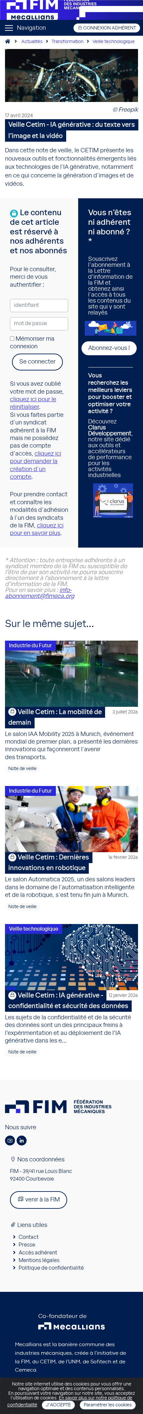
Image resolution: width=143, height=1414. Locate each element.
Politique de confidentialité (51, 1268)
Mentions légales (39, 1260)
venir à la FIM (42, 1200)
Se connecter (37, 362)
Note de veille (22, 768)
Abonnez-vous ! (109, 348)
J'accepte (58, 1405)
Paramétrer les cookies (108, 1405)
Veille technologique (113, 41)
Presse (27, 1244)
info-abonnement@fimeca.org (39, 593)
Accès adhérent (38, 1252)
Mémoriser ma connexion (32, 343)
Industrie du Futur (30, 645)
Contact (29, 1237)
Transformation (67, 41)
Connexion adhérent (109, 28)
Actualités (32, 41)
